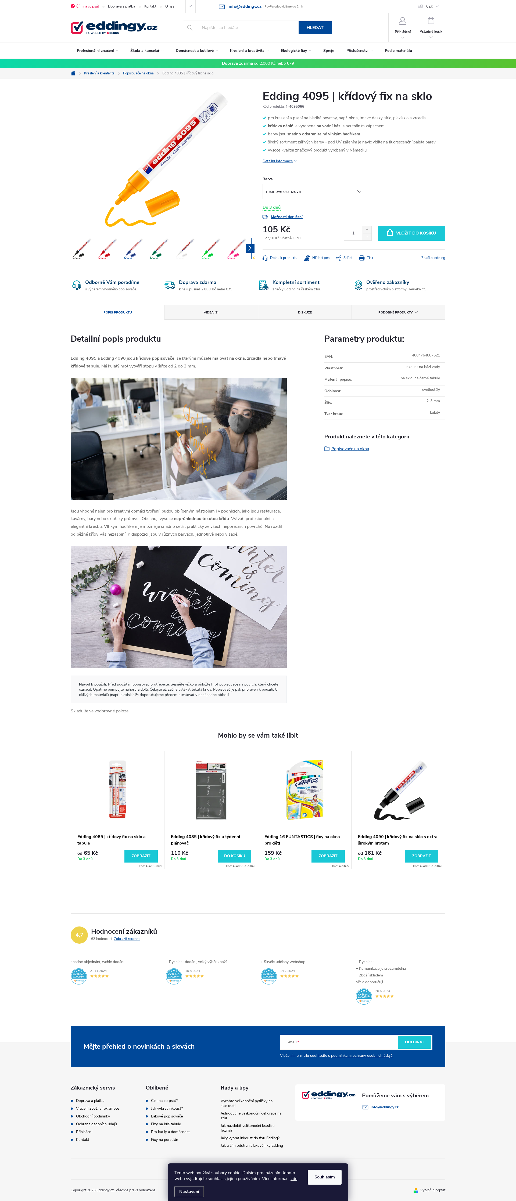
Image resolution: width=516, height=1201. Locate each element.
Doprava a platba (121, 6)
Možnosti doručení (287, 216)
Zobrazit (141, 856)
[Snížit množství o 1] (367, 236)
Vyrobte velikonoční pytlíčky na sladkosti (247, 1103)
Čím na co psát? (164, 1101)
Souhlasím (324, 1177)
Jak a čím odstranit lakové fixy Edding (252, 1145)
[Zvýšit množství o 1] (367, 229)
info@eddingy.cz (385, 1107)
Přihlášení (84, 1132)
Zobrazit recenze (127, 938)
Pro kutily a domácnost (170, 1132)
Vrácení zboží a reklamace (97, 1108)
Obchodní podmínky (93, 1116)
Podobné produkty (395, 312)
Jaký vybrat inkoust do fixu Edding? (250, 1138)
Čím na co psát (87, 6)
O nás (169, 6)
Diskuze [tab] (305, 312)
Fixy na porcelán (164, 1140)
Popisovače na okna (350, 449)
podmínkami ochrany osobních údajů (362, 1055)
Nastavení (189, 1192)
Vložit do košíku (416, 233)
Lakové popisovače (167, 1116)
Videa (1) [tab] (211, 312)
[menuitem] (97, 50)
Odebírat (414, 1042)
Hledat (315, 28)
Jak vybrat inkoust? (167, 1108)
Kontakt (150, 6)
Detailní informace (278, 161)
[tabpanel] (117, 810)
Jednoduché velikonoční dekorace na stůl (251, 1116)
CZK (429, 6)
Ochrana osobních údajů (96, 1124)
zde (294, 1179)
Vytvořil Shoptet (432, 1190)
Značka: (433, 257)
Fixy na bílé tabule (166, 1124)
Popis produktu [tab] (117, 312)
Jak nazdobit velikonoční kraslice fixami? (247, 1128)
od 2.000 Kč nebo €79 (258, 63)
